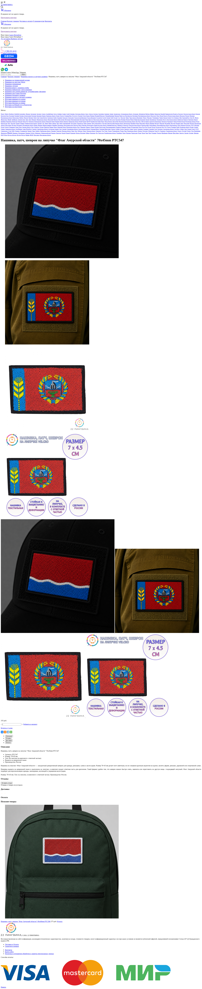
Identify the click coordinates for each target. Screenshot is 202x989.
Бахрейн (163, 114)
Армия (111, 114)
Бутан (84, 116)
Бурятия (80, 116)
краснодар (152, 121)
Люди (93, 123)
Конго (102, 121)
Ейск (180, 118)
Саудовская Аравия (53, 129)
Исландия (118, 119)
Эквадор (181, 133)
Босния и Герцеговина (25, 116)
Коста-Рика (116, 121)
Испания (123, 119)
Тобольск (80, 131)
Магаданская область (117, 123)
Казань (147, 119)
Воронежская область (6, 118)
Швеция (170, 133)
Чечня (143, 133)
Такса (33, 131)
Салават (196, 127)
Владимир (135, 116)
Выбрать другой (17, 39)
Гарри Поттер (43, 118)
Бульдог (62, 116)
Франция (27, 133)
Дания (127, 118)
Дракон (161, 118)
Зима (27, 119)
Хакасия (53, 133)
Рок (146, 127)
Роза (143, 127)
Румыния (173, 127)
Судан (9, 131)
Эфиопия (196, 133)
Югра (5, 135)
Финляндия (4, 133)
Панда (55, 127)
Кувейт (179, 121)
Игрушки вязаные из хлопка (15, 99)
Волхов (187, 116)
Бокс (7, 116)
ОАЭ (192, 125)
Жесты (196, 118)
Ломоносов (80, 123)
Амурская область (80, 114)
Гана (38, 118)
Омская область (26, 127)
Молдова (173, 123)
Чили (146, 133)
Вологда (165, 116)
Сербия (118, 129)
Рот (165, 127)
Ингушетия (61, 119)
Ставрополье (4, 131)
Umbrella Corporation (19, 114)
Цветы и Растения (80, 133)
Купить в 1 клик (7, 728)
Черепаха (128, 133)
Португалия (102, 127)
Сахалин (64, 129)
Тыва (125, 131)
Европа (165, 118)
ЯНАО (31, 135)
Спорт (193, 129)
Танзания (53, 131)
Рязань (191, 127)
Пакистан (46, 127)
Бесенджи (3, 116)
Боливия (17, 116)
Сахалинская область (72, 129)
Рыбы (177, 127)
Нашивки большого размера (15, 95)
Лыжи (85, 123)
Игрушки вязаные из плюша (15, 101)
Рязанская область (184, 127)
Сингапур (126, 129)
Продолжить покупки (9, 18)
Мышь (35, 125)
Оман (16, 127)
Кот (137, 121)
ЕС (194, 118)
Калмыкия (160, 119)
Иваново (34, 119)
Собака (182, 129)
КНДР (88, 121)
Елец (191, 118)
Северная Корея (94, 129)
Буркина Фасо (68, 116)
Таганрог (17, 131)
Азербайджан (49, 114)
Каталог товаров (13, 21)
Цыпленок (92, 133)
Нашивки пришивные (13, 84)
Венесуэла (122, 116)
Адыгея (43, 114)
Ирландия (106, 119)
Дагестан (122, 118)
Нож (179, 125)
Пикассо (88, 127)
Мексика (162, 123)
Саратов (34, 129)
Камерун (185, 119)
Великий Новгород (100, 116)
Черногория (134, 133)
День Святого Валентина (135, 118)
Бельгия (198, 114)
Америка (72, 114)
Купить (59, 921)
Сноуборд (176, 129)
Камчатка (191, 119)
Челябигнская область (110, 133)
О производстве (38, 21)
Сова (185, 129)
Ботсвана (34, 116)
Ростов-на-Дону (160, 127)
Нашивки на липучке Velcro (15, 82)
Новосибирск (152, 125)
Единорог (176, 118)
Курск (197, 121)
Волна (161, 116)
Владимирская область (144, 116)
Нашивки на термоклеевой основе (17, 80)
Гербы (55, 118)
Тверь (72, 131)
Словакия (145, 129)
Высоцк (26, 118)
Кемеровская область (40, 121)
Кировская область (74, 121)
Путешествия (134, 127)
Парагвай (59, 127)
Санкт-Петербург (15, 35)
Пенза (64, 127)
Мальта (147, 123)
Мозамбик (167, 123)
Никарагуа (120, 125)
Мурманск (19, 125)
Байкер (152, 114)
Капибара (3, 121)
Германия (59, 118)
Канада (196, 119)
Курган (183, 121)
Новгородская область (135, 125)
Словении (151, 129)
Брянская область (51, 116)
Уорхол (179, 131)
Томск (84, 131)
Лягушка (104, 123)
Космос (110, 121)
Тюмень (140, 131)
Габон (35, 118)
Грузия (115, 118)
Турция (122, 131)
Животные (4, 119)
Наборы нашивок (47, 125)
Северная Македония (105, 129)
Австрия (39, 114)
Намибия (54, 125)
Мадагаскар (127, 123)
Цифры (88, 133)
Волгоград (153, 116)
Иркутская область (98, 119)
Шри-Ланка (176, 133)
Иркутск (90, 119)
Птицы (129, 127)
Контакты (48, 21)
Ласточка (13, 123)
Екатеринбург (186, 118)
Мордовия (186, 123)
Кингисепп (49, 121)
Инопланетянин (75, 119)
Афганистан (142, 114)
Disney (2, 114)
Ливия (50, 123)
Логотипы (74, 123)
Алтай (68, 114)
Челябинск (119, 133)
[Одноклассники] (5, 732)
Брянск (44, 116)
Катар (24, 121)
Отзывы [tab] (8, 738)
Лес (43, 123)
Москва (192, 123)
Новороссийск (145, 125)
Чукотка (159, 133)
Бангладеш (157, 114)
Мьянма (40, 125)
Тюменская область (132, 131)
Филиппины (197, 131)
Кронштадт (170, 121)
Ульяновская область (171, 131)
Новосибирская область (163, 125)
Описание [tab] (9, 736)
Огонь (2, 127)
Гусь (119, 118)
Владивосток (128, 116)
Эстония (191, 133)
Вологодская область (173, 116)
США (13, 131)
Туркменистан (116, 131)
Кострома (121, 121)
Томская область (91, 131)
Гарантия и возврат (12, 946)
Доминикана (155, 118)
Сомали (189, 129)
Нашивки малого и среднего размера (34, 76)
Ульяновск (162, 131)
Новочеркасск (173, 125)
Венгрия (117, 116)
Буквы (57, 116)
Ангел (86, 114)
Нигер (80, 125)
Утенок (189, 131)
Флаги (9, 133)
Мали (137, 123)
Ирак (86, 119)
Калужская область (172, 119)
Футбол (33, 133)
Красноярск (158, 121)
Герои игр (65, 118)
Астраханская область (126, 114)
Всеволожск (16, 118)
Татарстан (58, 131)
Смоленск (160, 129)
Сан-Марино (19, 129)
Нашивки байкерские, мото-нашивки (18, 90)
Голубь (104, 118)
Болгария (11, 116)
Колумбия (98, 121)
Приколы (118, 127)
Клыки (84, 121)
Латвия (18, 123)
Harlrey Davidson (9, 114)
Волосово (182, 116)
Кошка (147, 121)
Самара (3, 129)
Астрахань (135, 114)
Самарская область (10, 129)
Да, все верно (6, 39)
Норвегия (183, 125)
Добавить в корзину (30, 724)
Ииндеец (55, 119)
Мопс (182, 123)
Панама (51, 127)
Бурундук (74, 116)
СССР (197, 129)
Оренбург (36, 127)
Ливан (46, 123)
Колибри (92, 121)
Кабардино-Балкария (139, 119)
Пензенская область (71, 127)
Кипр (53, 121)
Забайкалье (15, 119)
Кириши (57, 121)
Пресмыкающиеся (111, 127)
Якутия (19, 135)
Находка (75, 125)
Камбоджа (180, 119)
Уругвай (184, 131)
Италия (128, 119)
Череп (124, 133)
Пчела (140, 127)
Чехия (139, 133)
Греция (108, 118)
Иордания (82, 119)
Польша (97, 127)
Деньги (144, 118)
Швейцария (164, 133)
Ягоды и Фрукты (12, 135)
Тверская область (66, 131)
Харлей (64, 133)
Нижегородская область (100, 125)
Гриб (112, 118)
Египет (169, 118)
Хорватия (72, 133)
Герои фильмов (91, 118)
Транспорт (98, 131)
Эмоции (186, 133)
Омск (20, 127)
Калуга (165, 119)
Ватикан (92, 116)
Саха (60, 129)
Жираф (9, 119)
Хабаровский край (46, 133)
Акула (55, 114)
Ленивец (22, 123)
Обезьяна (196, 125)
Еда (172, 118)
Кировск (66, 121)
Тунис (105, 131)
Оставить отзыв (7, 783)
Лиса (57, 123)
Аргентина (101, 114)
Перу (78, 127)
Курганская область (190, 121)
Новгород (126, 125)
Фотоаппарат (21, 133)
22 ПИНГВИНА (7, 5)
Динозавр (149, 118)
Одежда (7, 127)
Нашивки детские (11, 86)
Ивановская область (42, 119)
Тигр (76, 131)
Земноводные (21, 119)
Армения (106, 114)
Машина (152, 123)
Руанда (169, 127)
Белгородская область (189, 114)
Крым (175, 121)
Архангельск (117, 114)
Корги (106, 121)
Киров (61, 121)
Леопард (40, 123)
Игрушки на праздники (13, 107)
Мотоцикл (8, 125)
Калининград (153, 119)
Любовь (89, 123)
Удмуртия (145, 131)
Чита (150, 133)
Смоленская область (168, 129)
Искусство (112, 119)
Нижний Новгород (112, 125)
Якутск (23, 135)
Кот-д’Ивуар (141, 121)
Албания (59, 114)
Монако (178, 123)
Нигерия (84, 125)
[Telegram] (8, 732)
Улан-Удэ (156, 131)
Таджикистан (23, 131)
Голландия (99, 118)
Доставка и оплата (26, 21)
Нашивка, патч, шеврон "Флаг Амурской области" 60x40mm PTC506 (25, 921)
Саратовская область (42, 129)
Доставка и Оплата (12, 944)
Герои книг (71, 118)
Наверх (3, 987)
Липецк (54, 123)
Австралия (33, 114)
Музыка (14, 125)
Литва (61, 123)
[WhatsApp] (11, 732)
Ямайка (27, 135)
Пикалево (83, 127)
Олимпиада (12, 127)
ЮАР (2, 135)
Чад (97, 133)
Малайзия (133, 123)
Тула (103, 131)
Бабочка (147, 114)
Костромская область (130, 121)
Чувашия (154, 133)
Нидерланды (90, 125)
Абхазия (28, 114)
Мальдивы (142, 123)
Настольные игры (68, 125)
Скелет (135, 129)
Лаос (9, 123)
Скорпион (140, 129)
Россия (149, 127)
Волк (158, 116)
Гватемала (50, 118)
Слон (155, 129)
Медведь (157, 123)
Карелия (20, 121)
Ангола (91, 114)
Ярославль (36, 135)
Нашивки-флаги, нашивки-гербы (17, 88)
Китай (80, 121)
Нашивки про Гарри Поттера (15, 93)
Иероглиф (50, 119)
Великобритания (110, 116)
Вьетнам (31, 118)
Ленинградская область (31, 123)
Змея (30, 119)
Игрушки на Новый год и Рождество (18, 105)
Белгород (180, 114)
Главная (4, 21)
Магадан (109, 123)
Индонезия (68, 119)
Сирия (131, 129)
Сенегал (113, 129)
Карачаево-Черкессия (12, 121)
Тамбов (38, 131)
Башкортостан (169, 114)
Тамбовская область (45, 131)
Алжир (64, 114)
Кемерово (31, 121)
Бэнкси (88, 116)
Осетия (42, 127)
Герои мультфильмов (80, 118)
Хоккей (68, 133)
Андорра (95, 114)
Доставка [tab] (9, 740)
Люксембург (98, 123)
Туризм (110, 131)
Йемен (132, 119)
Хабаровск (38, 133)
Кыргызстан (4, 123)
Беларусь (175, 114)
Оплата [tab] (8, 742)
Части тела (101, 133)
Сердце (122, 129)
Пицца (92, 127)
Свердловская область (84, 129)
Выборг (21, 118)
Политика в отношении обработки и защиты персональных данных (29, 954)
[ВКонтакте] (2, 732)
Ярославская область (45, 135)
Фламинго (15, 133)
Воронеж (192, 116)
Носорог (188, 125)
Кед (27, 121)
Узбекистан (151, 131)
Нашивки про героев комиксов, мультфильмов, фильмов (25, 91)
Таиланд (29, 131)
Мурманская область (28, 125)
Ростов (153, 127)
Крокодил (164, 121)
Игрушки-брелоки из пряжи (15, 103)
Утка (192, 131)
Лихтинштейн (66, 123)
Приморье (124, 127)
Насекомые (60, 125)
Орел (32, 127)
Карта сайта (9, 952)
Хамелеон (58, 133)
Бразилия (39, 116)
